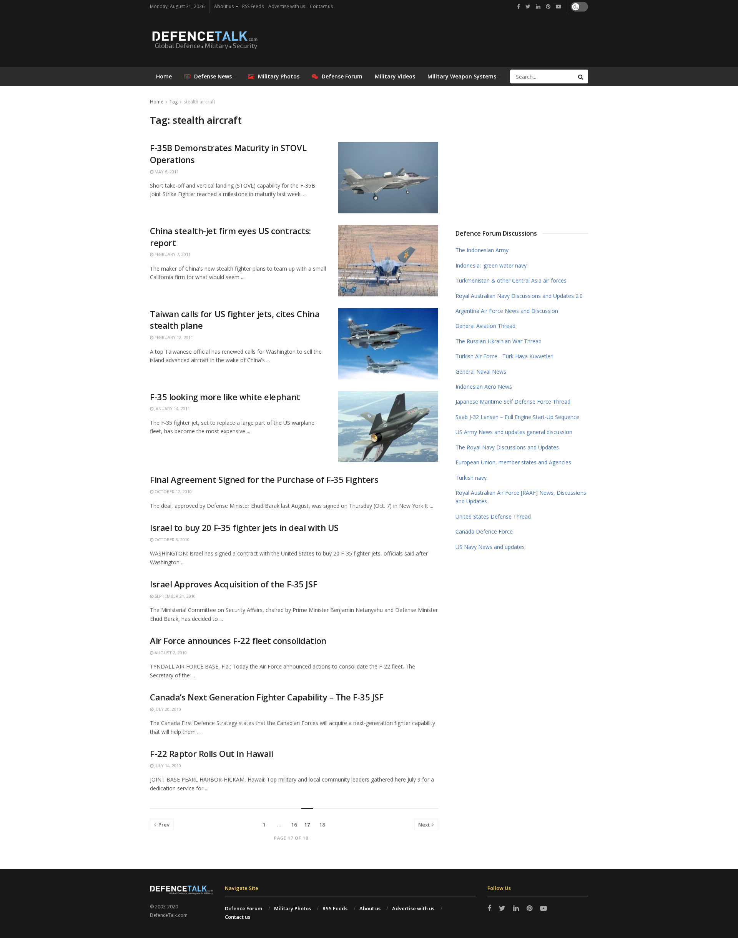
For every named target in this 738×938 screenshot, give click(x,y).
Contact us (321, 6)
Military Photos (278, 76)
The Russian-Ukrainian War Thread (498, 341)
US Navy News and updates (490, 546)
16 (294, 824)
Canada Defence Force (484, 531)
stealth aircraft (199, 101)
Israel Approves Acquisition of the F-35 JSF (233, 584)
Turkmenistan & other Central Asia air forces (511, 280)
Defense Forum (342, 76)
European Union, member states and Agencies (513, 462)
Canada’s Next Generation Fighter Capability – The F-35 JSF (266, 697)
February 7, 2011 (172, 254)
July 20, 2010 (167, 709)
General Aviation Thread (485, 325)
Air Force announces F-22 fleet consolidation (238, 640)
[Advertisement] (522, 155)
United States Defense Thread (493, 516)
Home (164, 76)
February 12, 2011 (173, 337)
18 (322, 824)
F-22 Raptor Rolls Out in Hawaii (211, 753)
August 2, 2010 (170, 652)
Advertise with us (286, 6)
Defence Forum (243, 908)
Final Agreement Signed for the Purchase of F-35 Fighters (264, 479)
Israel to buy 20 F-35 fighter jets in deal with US (244, 527)
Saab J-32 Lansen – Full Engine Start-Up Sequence (517, 417)
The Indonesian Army (482, 250)
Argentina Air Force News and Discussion (506, 310)
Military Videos (395, 76)
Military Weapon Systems (461, 76)
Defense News (213, 76)
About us (224, 6)
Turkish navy (471, 477)
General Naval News (480, 371)
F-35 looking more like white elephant (225, 396)
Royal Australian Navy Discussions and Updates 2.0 (519, 295)
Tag (174, 101)
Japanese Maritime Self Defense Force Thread (512, 401)
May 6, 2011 (166, 172)
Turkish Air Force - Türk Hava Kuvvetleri (504, 356)
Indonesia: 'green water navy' (491, 265)
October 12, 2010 (172, 491)
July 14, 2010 (167, 765)
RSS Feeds (253, 6)
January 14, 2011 (171, 408)
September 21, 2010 (174, 596)
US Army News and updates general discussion (513, 432)
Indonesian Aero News (483, 386)
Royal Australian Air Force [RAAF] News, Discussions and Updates (520, 497)
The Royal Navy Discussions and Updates (507, 447)
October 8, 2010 (171, 539)
